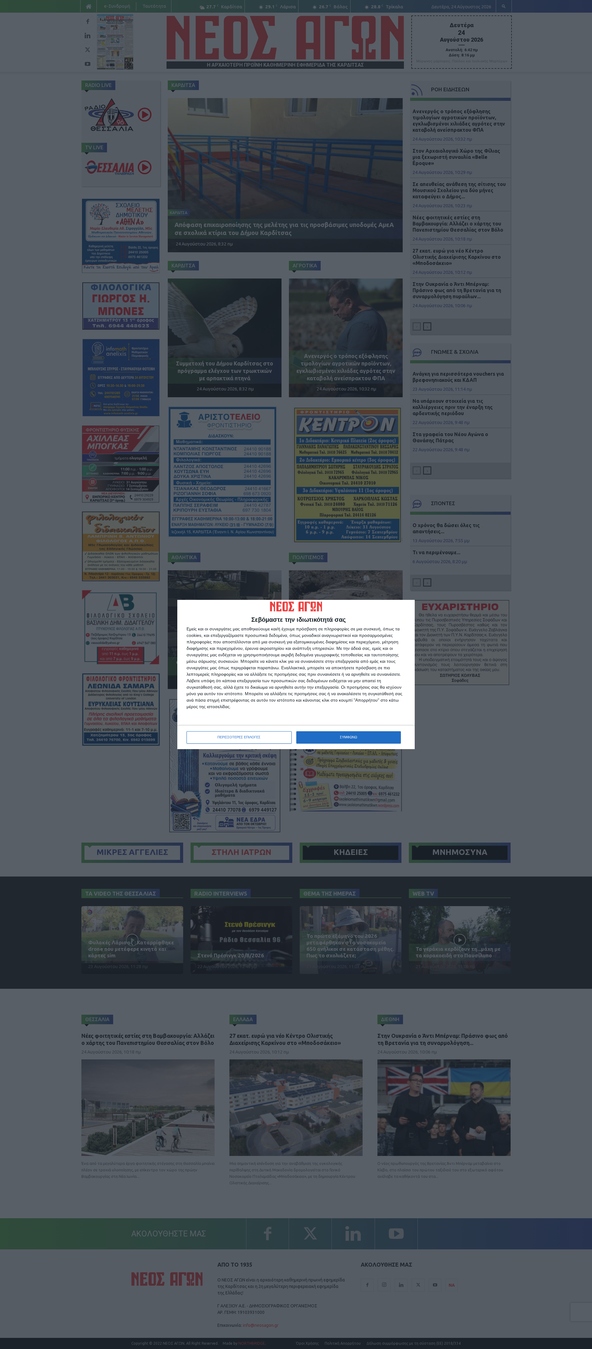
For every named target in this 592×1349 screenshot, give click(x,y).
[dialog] (296, 674)
